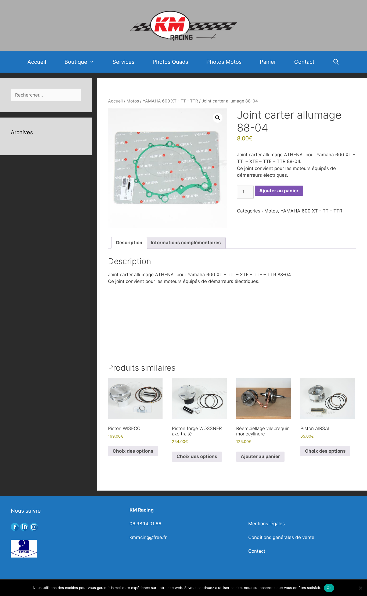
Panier (268, 62)
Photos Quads (170, 62)
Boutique (75, 62)
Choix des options (133, 451)
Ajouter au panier (278, 190)
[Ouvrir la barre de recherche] (336, 62)
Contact (304, 62)
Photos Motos (224, 62)
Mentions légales (266, 523)
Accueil (36, 62)
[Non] (360, 588)
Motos (133, 101)
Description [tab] (129, 242)
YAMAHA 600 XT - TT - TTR (170, 101)
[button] (217, 118)
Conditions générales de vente (281, 537)
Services (123, 62)
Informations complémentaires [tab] (186, 242)
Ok (329, 588)
